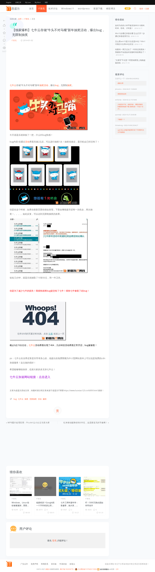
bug (57, 85)
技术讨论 (53, 8)
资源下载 (98, 8)
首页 (31, 8)
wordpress (84, 8)
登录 (54, 540)
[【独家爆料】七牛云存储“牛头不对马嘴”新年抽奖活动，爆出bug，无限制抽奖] (49, 109)
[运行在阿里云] (103, 569)
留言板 (54, 564)
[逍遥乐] (13, 8)
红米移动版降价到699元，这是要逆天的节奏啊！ (85, 422)
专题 (46, 2)
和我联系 (44, 564)
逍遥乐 (47, 569)
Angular (8, 2)
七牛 (117, 569)
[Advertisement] (57, 62)
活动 (46, 85)
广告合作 (24, 564)
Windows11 (67, 8)
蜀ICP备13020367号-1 (67, 569)
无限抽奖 (33, 399)
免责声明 (34, 564)
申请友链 (63, 564)
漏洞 (44, 399)
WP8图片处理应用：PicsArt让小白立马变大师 (28, 422)
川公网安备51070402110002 (87, 569)
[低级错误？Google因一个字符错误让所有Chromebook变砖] (45, 486)
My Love (28, 2)
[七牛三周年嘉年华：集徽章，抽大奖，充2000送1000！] (70, 486)
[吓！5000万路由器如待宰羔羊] (94, 486)
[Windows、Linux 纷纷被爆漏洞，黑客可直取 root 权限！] (21, 486)
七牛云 (13, 85)
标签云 (72, 564)
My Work (38, 2)
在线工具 (18, 2)
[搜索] (135, 8)
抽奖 (41, 85)
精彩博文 (110, 8)
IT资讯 (41, 8)
